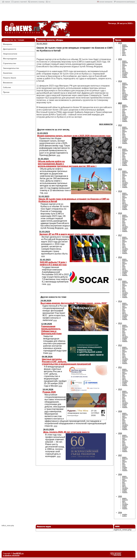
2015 (120, 279)
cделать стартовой (20, 2)
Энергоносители (10, 54)
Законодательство (11, 68)
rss (49, 2)
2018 (120, 213)
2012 (120, 345)
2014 (120, 301)
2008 (120, 433)
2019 (120, 191)
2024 (120, 81)
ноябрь (124, 75)
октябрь (124, 74)
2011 (120, 367)
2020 (120, 169)
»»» (58, 155)
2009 (120, 411)
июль (123, 53)
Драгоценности (9, 49)
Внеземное (7, 83)
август (124, 55)
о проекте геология (11, 555)
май (123, 50)
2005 (120, 496)
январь (124, 44)
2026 (120, 43)
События (7, 87)
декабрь (124, 77)
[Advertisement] (68, 13)
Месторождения (10, 59)
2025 (120, 59)
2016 (120, 257)
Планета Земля (9, 78)
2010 (120, 389)
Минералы (7, 44)
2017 (120, 235)
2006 (120, 474)
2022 (120, 125)
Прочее (6, 92)
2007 (120, 455)
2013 (120, 323)
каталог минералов (105, 2)
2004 (120, 513)
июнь (123, 52)
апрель (124, 49)
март (123, 47)
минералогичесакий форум (125, 2)
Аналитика (7, 73)
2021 (120, 147)
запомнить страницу (37, 2)
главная (7, 2)
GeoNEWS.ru (18, 553)
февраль (125, 46)
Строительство (9, 63)
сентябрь (125, 72)
